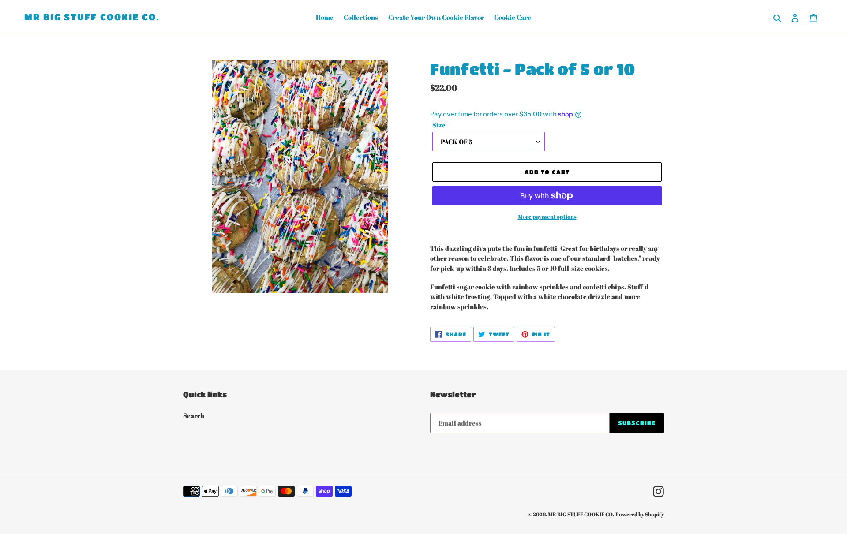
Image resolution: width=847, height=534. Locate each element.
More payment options (547, 216)
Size (439, 124)
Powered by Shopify (639, 514)
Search (193, 415)
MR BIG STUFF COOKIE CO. (92, 17)
